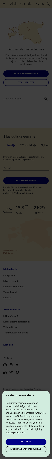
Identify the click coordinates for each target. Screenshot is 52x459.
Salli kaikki (26, 442)
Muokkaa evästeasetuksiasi (25, 449)
